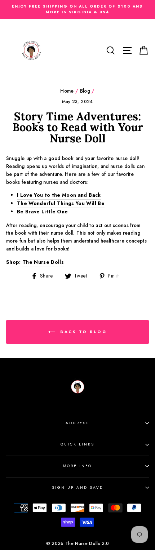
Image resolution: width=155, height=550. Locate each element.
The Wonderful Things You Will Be (61, 203)
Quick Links (78, 444)
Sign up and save (77, 487)
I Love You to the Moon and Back (59, 195)
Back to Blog (82, 331)
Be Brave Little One (42, 211)
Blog (85, 90)
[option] (77, 9)
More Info (77, 466)
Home (67, 90)
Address (77, 423)
